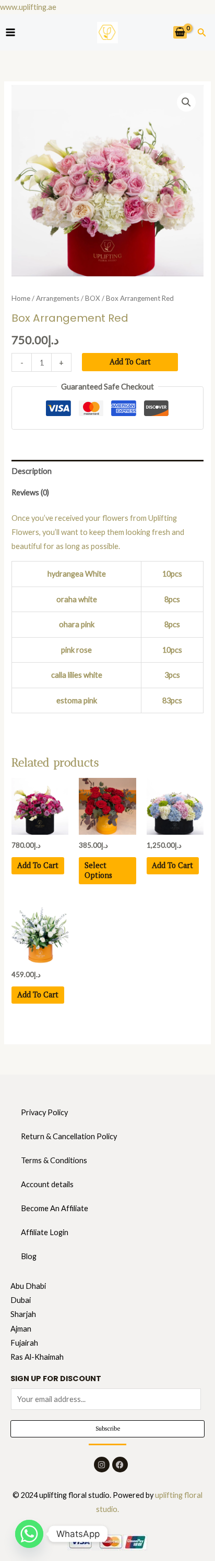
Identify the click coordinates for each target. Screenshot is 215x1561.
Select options (98, 870)
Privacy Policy (44, 1112)
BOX (92, 298)
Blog (29, 1256)
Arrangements (57, 298)
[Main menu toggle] (10, 32)
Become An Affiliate (54, 1208)
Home (20, 298)
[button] (202, 32)
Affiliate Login (44, 1232)
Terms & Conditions (54, 1160)
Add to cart (130, 362)
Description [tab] (31, 471)
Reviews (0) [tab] (30, 492)
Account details (47, 1184)
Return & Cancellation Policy (69, 1136)
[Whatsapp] (29, 1534)
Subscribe (107, 1428)
